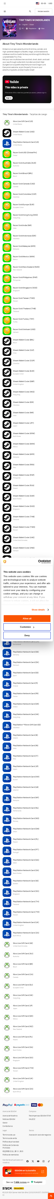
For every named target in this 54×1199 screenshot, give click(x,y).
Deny (27, 635)
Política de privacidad (11, 1141)
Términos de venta (10, 1138)
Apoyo (5, 1122)
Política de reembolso (11, 1154)
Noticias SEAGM (9, 1119)
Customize (25, 627)
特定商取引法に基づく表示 (13, 1151)
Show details (38, 609)
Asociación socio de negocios (40, 1135)
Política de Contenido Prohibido (11, 1146)
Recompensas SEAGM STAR (40, 1115)
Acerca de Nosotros (10, 1115)
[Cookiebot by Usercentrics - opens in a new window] (38, 562)
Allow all (27, 618)
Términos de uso (9, 1135)
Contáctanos (8, 1126)
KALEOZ (32, 1119)
